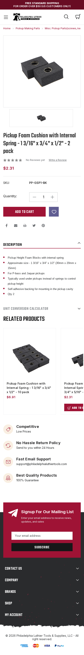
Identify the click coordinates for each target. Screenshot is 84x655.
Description (12, 245)
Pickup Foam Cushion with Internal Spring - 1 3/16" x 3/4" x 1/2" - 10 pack (29, 388)
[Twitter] (34, 225)
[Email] (15, 225)
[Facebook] (6, 225)
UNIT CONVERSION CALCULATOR (25, 309)
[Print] (25, 225)
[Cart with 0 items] (78, 17)
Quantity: (10, 196)
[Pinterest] (43, 225)
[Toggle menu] (5, 17)
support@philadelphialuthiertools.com (41, 463)
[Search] (66, 17)
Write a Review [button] (58, 160)
